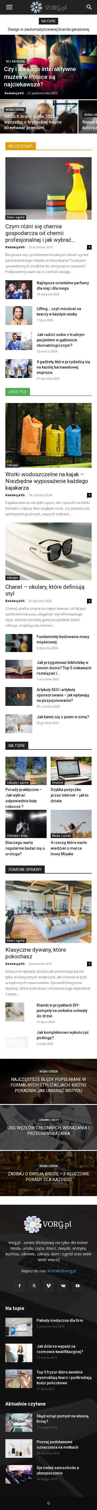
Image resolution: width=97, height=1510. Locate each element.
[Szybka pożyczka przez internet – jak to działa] (71, 771)
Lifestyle (12, 465)
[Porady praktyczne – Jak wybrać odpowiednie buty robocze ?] (26, 771)
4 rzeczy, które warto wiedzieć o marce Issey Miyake (69, 848)
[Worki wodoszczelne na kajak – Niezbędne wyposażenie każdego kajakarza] (48, 435)
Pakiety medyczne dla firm (60, 1320)
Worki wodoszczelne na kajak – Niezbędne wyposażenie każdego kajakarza (46, 481)
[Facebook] (19, 1286)
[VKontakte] (63, 1286)
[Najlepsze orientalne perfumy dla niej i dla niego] (18, 289)
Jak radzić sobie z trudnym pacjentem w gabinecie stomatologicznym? (61, 340)
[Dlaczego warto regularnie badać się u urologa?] (26, 824)
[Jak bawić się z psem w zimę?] (18, 723)
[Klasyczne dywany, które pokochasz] (48, 912)
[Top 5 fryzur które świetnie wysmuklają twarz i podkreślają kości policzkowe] (18, 1378)
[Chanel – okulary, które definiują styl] (48, 551)
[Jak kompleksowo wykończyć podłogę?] (18, 1039)
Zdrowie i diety (17, 836)
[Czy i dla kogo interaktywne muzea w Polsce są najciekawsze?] (48, 67)
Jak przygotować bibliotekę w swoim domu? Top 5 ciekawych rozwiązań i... (64, 667)
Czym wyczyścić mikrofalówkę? (48, 29)
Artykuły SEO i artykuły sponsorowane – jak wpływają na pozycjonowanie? (63, 695)
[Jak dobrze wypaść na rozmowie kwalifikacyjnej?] (18, 1353)
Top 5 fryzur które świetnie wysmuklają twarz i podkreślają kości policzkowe (64, 1377)
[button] (9, 7)
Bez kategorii (15, 61)
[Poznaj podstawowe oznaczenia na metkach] (18, 1448)
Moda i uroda (15, 109)
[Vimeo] (48, 1286)
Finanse (57, 782)
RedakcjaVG (14, 93)
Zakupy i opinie (18, 782)
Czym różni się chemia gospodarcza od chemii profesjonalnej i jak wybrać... (40, 233)
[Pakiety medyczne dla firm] (18, 1327)
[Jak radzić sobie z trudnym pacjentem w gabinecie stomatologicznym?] (18, 341)
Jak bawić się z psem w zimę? (63, 717)
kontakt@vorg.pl (62, 1270)
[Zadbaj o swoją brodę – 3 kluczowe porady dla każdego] (48, 1181)
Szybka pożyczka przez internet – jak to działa (70, 795)
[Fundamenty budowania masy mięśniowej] (18, 643)
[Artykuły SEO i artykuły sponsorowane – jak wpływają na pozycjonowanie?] (18, 696)
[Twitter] (34, 1286)
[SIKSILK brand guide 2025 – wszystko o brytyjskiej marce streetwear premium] (39, 126)
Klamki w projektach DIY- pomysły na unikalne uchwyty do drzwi (62, 1010)
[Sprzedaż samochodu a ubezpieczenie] (18, 1474)
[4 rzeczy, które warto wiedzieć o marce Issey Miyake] (71, 824)
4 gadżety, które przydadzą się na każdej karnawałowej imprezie (63, 367)
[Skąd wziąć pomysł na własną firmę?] (18, 1422)
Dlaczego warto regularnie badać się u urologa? (25, 848)
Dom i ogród (16, 217)
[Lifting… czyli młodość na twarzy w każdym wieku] (18, 315)
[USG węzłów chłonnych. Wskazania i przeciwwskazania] (48, 1135)
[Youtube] (77, 1286)
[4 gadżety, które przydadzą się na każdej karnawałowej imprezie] (18, 368)
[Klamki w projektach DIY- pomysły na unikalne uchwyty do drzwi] (14, 1012)
